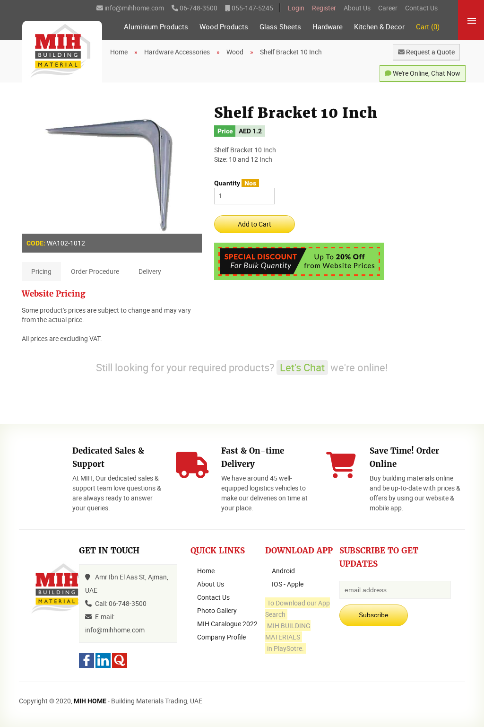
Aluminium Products (156, 26)
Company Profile (221, 636)
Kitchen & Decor (379, 26)
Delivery (149, 271)
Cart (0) (428, 26)
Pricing (41, 271)
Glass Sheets (280, 26)
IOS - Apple (287, 583)
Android (283, 570)
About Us (357, 7)
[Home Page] (62, 51)
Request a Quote (430, 51)
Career (388, 7)
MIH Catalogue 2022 (227, 623)
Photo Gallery (217, 610)
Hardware (327, 26)
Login (296, 7)
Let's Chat (302, 367)
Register (324, 7)
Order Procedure (95, 271)
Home (206, 570)
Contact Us (421, 7)
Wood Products (223, 26)
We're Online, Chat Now (425, 73)
